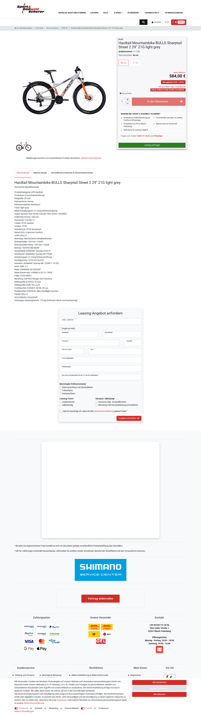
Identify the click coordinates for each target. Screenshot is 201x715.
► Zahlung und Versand (23, 675)
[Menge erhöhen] (128, 100)
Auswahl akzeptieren (159, 688)
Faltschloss (67, 390)
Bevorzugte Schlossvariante (73, 384)
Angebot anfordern (127, 418)
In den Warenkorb (157, 101)
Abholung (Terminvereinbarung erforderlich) (118, 405)
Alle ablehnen (159, 694)
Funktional (103, 708)
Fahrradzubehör (174, 13)
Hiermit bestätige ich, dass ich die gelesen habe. (95, 411)
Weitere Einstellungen (24, 711)
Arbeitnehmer (68, 402)
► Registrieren (134, 675)
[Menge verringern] (128, 104)
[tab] (22, 172)
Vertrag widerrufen (100, 598)
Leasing (94, 13)
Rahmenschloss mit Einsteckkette (77, 387)
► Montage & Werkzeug (50, 675)
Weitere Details (40, 173)
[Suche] (143, 22)
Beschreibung (23, 173)
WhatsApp (158, 136)
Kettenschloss (68, 393)
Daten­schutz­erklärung (34, 703)
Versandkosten (180, 87)
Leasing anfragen (152, 145)
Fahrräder (133, 13)
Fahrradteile (152, 13)
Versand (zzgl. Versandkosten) (112, 402)
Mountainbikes (52, 28)
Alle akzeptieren (159, 682)
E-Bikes (117, 13)
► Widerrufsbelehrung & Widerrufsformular (88, 675)
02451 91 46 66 (143, 136)
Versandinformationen (134, 551)
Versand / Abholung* (105, 398)
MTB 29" (64, 28)
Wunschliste (126, 93)
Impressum (62, 700)
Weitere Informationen (91, 158)
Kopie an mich (68, 328)
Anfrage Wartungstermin (72, 13)
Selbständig (67, 405)
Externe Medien (72, 708)
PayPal (88, 708)
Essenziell (23, 708)
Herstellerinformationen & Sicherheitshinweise (72, 173)
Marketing (53, 708)
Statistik (38, 708)
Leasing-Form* (67, 398)
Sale (105, 13)
